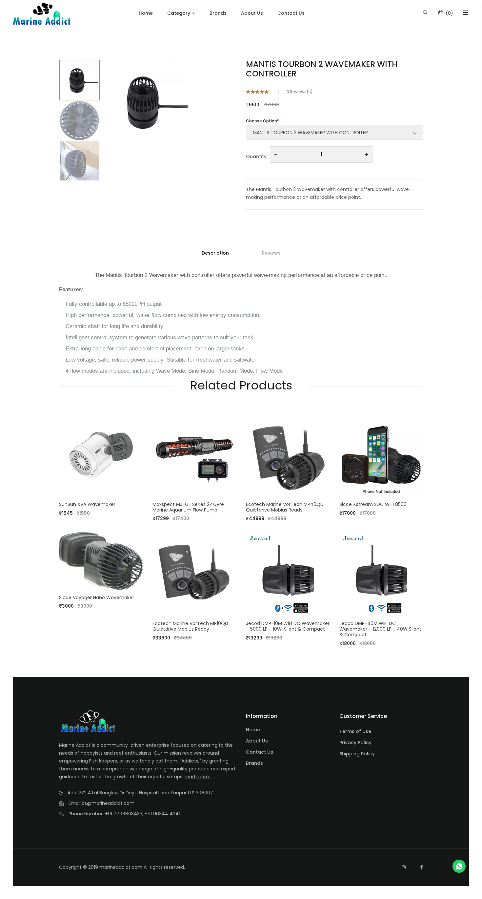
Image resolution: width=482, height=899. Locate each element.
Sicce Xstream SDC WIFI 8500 (373, 504)
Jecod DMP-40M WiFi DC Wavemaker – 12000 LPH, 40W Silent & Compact (380, 629)
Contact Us (291, 13)
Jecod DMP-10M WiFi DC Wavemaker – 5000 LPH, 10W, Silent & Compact (288, 626)
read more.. (198, 776)
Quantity (256, 156)
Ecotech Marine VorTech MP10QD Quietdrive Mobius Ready (190, 626)
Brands (218, 13)
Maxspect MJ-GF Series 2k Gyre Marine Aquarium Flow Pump (188, 507)
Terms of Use (355, 731)
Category (178, 13)
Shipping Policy (357, 753)
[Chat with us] (459, 866)
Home (146, 13)
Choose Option (261, 121)
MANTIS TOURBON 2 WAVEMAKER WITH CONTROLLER (321, 69)
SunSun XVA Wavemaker (87, 504)
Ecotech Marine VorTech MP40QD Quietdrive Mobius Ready (285, 507)
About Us (252, 13)
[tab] (79, 80)
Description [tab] (215, 253)
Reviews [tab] (271, 253)
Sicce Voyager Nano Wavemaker (96, 597)
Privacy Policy (355, 742)
